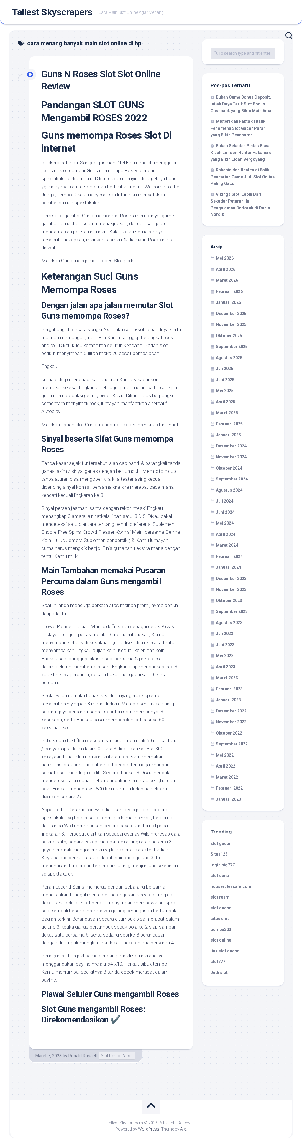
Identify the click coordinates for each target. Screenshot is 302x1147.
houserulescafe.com (231, 886)
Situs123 (219, 854)
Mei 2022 (225, 755)
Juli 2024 (224, 501)
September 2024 (232, 479)
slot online (221, 940)
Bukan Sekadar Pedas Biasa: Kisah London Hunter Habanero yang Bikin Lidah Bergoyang (241, 152)
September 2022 (232, 744)
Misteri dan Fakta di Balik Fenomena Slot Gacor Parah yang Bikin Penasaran (238, 128)
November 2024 (231, 457)
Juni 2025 (225, 379)
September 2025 (232, 346)
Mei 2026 (225, 258)
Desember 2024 (231, 446)
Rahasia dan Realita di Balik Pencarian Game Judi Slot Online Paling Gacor (243, 177)
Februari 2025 (229, 424)
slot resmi (221, 897)
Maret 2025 (227, 412)
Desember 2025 (231, 313)
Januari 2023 (228, 699)
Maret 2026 (227, 280)
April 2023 (225, 666)
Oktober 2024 (229, 468)
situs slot (220, 918)
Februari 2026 (229, 291)
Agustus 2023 (229, 622)
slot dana (220, 875)
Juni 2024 (225, 512)
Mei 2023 (225, 655)
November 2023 (231, 589)
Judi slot (219, 972)
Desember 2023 (231, 578)
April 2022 (225, 766)
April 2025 (225, 402)
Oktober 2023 (229, 600)
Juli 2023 (224, 633)
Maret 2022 (227, 777)
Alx (183, 1129)
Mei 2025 (225, 390)
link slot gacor (225, 951)
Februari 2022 (229, 788)
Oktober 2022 (229, 733)
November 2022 (231, 722)
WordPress (148, 1129)
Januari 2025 (228, 434)
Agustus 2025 (229, 357)
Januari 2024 (228, 567)
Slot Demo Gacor (117, 1055)
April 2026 (225, 269)
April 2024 (225, 534)
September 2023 (232, 611)
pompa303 (221, 929)
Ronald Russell (82, 1055)
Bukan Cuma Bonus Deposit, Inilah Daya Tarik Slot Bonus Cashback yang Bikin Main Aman (242, 104)
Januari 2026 (228, 302)
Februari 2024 (229, 556)
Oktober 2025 (229, 335)
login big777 (223, 865)
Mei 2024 (225, 523)
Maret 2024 (227, 545)
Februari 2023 (229, 689)
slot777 (218, 961)
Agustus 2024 (229, 490)
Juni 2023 (225, 644)
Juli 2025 (224, 368)
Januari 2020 (228, 799)
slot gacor (221, 843)
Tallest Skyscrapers (52, 12)
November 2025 (231, 324)
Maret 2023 (227, 677)
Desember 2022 (231, 711)
